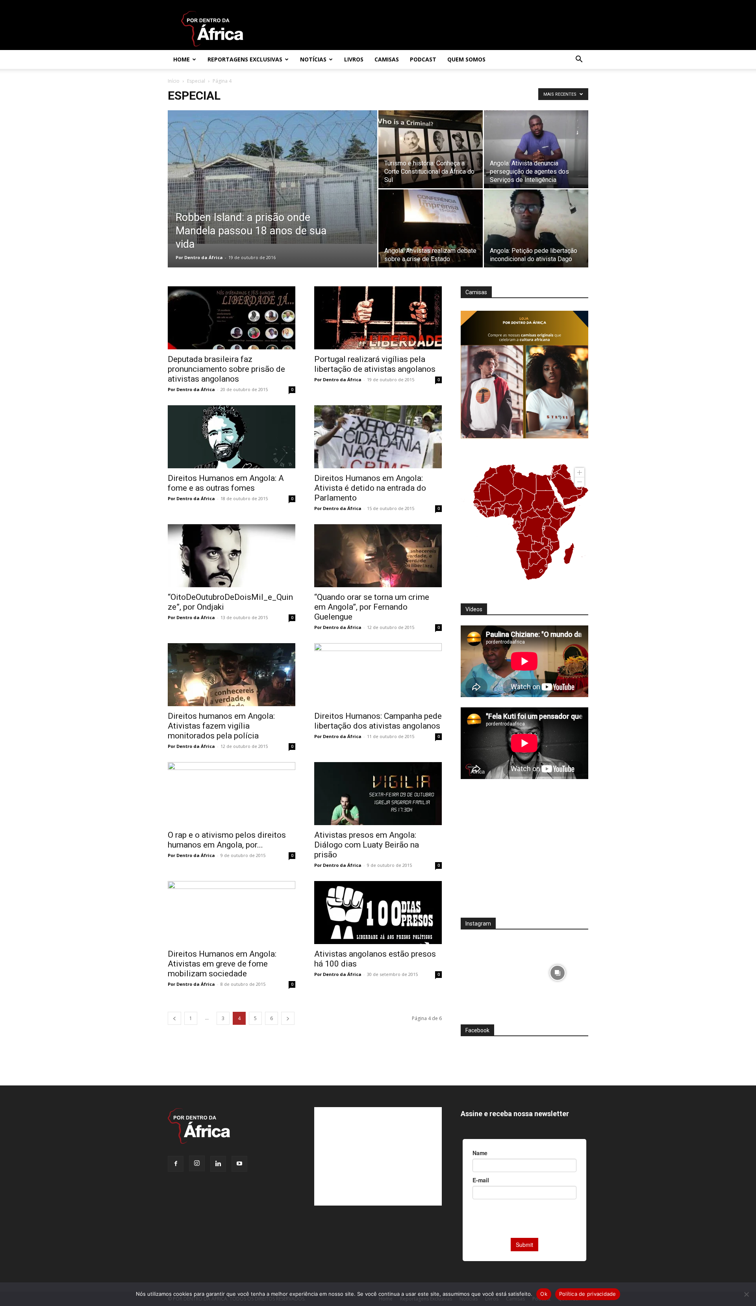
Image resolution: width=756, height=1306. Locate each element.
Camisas (386, 59)
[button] (578, 60)
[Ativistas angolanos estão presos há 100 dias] (378, 912)
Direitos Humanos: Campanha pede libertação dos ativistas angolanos (378, 721)
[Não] (746, 1294)
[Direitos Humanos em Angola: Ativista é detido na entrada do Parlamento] (378, 436)
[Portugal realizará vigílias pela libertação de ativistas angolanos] (378, 317)
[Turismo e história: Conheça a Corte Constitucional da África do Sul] (430, 149)
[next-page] (288, 1018)
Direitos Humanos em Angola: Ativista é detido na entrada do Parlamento (370, 488)
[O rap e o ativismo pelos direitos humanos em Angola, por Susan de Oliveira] (231, 793)
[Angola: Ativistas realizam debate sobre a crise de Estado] (430, 228)
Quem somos (466, 59)
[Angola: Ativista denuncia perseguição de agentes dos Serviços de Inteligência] (536, 149)
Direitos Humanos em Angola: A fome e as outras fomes (226, 483)
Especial (196, 81)
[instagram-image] (492, 971)
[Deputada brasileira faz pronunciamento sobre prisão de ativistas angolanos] (231, 317)
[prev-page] (174, 1018)
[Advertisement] (524, 853)
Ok (543, 1294)
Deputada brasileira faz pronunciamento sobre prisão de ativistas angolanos (226, 369)
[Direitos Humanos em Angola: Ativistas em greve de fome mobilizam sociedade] (231, 912)
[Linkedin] (218, 1164)
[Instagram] (197, 1163)
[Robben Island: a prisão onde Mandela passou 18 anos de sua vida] (272, 177)
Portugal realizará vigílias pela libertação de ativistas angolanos (374, 364)
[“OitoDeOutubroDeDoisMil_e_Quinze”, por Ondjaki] (231, 555)
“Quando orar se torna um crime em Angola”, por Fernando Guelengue (371, 606)
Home (181, 59)
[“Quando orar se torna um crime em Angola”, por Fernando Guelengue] (378, 555)
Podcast (423, 59)
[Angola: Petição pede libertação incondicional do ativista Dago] (536, 228)
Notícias (313, 59)
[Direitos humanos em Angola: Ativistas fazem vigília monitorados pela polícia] (231, 674)
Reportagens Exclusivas (245, 59)
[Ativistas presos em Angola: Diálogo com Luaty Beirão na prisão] (378, 793)
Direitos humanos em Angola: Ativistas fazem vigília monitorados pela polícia (221, 725)
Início (174, 81)
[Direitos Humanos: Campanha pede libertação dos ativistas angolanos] (378, 674)
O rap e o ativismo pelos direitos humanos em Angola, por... (227, 840)
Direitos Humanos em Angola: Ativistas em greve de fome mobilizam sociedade (222, 963)
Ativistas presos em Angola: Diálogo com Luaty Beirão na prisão (366, 844)
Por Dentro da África (199, 257)
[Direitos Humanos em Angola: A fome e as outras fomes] (231, 436)
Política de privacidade (587, 1294)
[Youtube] (239, 1164)
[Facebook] (175, 1164)
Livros (353, 59)
